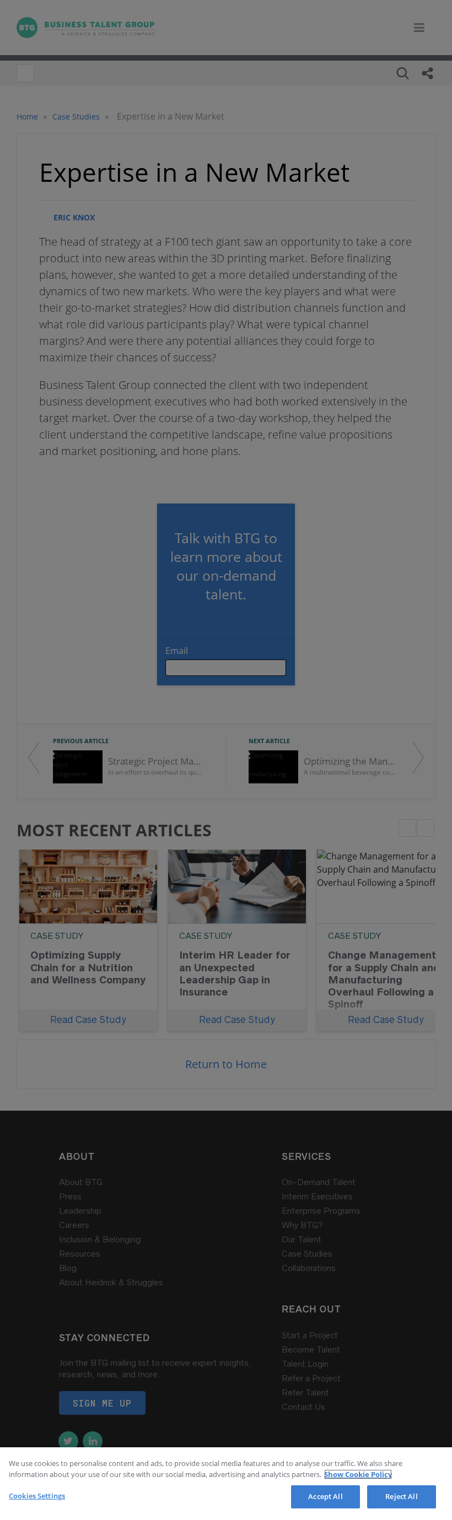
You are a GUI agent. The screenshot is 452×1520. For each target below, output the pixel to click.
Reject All (401, 1496)
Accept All (325, 1496)
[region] (226, 1483)
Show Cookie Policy (358, 1474)
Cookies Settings (37, 1496)
